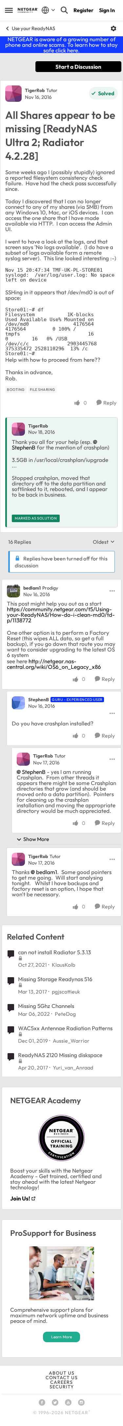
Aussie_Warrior (71, 1040)
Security (62, 1387)
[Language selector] (48, 10)
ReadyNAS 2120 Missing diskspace (60, 1054)
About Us (61, 1373)
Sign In (107, 10)
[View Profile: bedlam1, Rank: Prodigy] (13, 590)
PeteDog (65, 1013)
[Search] (64, 10)
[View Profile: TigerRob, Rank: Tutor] (13, 93)
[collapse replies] (61, 582)
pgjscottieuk (66, 991)
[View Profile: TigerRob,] (18, 429)
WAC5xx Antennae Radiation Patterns (65, 1028)
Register (83, 10)
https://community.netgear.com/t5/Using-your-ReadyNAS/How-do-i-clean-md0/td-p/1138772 (61, 615)
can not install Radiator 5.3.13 (54, 952)
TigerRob (35, 90)
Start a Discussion (78, 66)
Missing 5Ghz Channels (46, 1005)
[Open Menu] (113, 28)
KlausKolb (63, 964)
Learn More (61, 1336)
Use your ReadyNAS (33, 28)
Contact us (62, 1377)
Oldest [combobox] (104, 541)
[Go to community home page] (28, 10)
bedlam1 (32, 588)
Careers (61, 1382)
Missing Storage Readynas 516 (55, 979)
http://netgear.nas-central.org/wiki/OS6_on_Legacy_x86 (54, 664)
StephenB (38, 699)
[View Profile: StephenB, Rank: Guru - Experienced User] (18, 702)
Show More (36, 839)
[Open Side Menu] (9, 10)
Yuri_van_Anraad (73, 1067)
